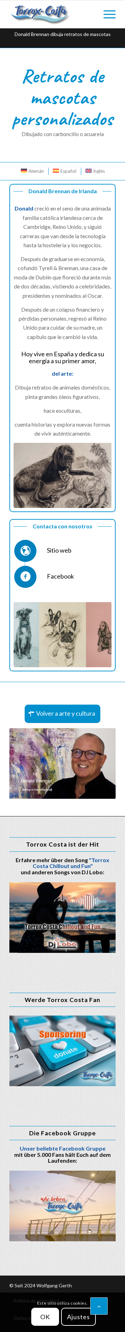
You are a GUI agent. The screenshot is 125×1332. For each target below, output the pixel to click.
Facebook (60, 576)
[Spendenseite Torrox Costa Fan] (62, 1051)
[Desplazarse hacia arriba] (99, 1306)
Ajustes (78, 1317)
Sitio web (59, 550)
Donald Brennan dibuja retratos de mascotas (63, 34)
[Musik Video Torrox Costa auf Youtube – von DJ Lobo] (62, 917)
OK (45, 1317)
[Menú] (106, 14)
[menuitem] (106, 14)
